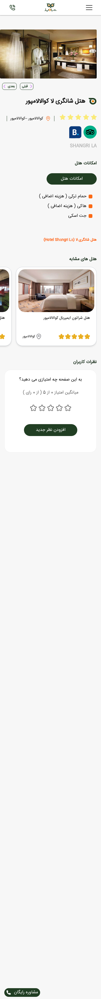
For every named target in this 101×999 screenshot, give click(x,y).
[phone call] (12, 7)
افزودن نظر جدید (50, 430)
